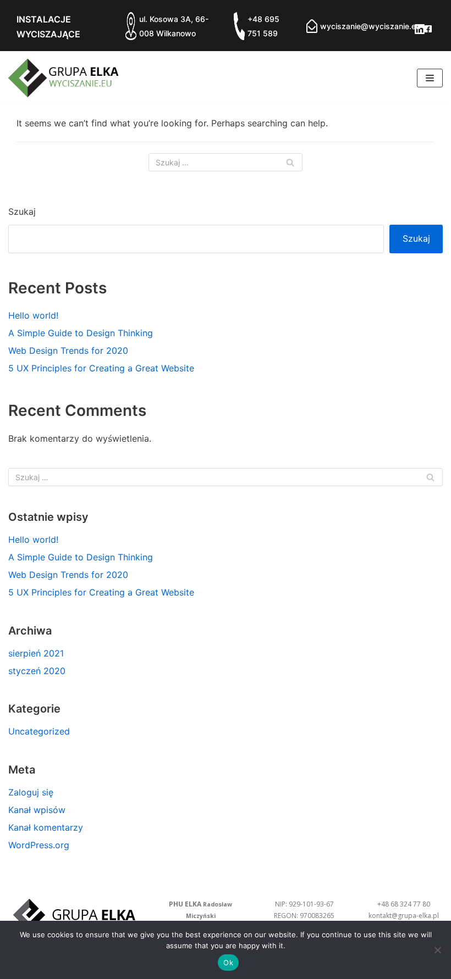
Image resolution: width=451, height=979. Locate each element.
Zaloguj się (30, 792)
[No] (437, 949)
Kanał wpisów (36, 809)
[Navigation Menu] (430, 78)
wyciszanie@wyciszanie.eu (370, 26)
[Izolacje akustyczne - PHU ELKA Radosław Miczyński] (63, 78)
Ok (228, 962)
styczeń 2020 (36, 670)
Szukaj (22, 211)
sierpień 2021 (36, 653)
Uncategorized (39, 731)
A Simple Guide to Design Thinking (80, 332)
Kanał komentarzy (45, 827)
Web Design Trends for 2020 (68, 350)
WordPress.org (38, 844)
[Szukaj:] (225, 162)
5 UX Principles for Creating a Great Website (101, 368)
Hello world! (33, 315)
